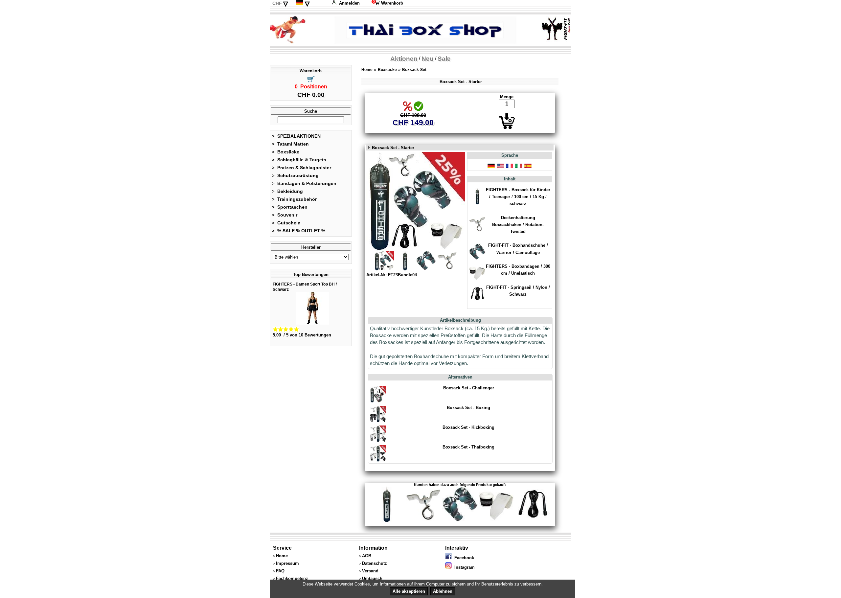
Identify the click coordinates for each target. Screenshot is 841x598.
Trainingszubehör (294, 199)
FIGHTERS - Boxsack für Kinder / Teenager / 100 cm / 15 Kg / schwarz (518, 196)
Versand (370, 570)
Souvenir (284, 215)
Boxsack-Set (414, 70)
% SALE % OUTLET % (298, 230)
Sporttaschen (289, 207)
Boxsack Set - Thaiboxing (468, 447)
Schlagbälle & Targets (299, 159)
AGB (366, 555)
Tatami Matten (290, 144)
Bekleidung (287, 191)
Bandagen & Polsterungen (304, 183)
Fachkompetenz (292, 578)
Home (367, 70)
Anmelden (349, 3)
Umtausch (372, 578)
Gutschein (286, 222)
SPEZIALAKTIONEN (296, 136)
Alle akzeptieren (409, 591)
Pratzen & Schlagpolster (301, 167)
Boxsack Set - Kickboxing (468, 427)
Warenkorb (387, 3)
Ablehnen (442, 591)
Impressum (287, 563)
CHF (277, 3)
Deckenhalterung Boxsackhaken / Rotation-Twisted (518, 224)
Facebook (463, 557)
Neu (427, 58)
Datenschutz (374, 563)
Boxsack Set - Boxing (468, 407)
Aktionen (404, 58)
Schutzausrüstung (295, 175)
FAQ (280, 570)
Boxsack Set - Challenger (468, 387)
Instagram (463, 567)
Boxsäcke (285, 151)
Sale (444, 58)
